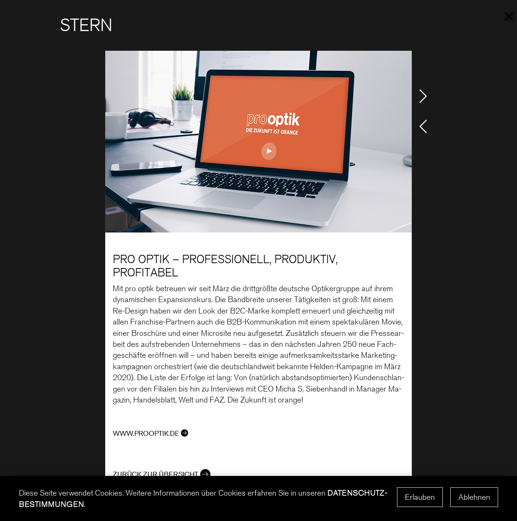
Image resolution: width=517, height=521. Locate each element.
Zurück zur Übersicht (155, 474)
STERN (86, 25)
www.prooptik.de (146, 433)
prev (423, 126)
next (423, 96)
